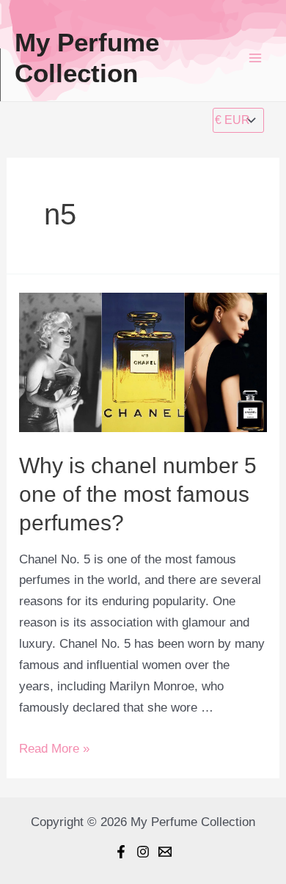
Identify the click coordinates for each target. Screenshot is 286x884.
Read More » (54, 749)
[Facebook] (121, 851)
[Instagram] (143, 851)
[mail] (165, 851)
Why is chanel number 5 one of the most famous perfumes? (138, 494)
